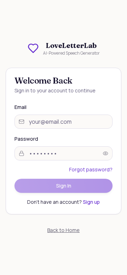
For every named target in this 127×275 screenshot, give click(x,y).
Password (26, 138)
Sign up (91, 201)
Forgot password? (91, 169)
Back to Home (63, 230)
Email (20, 107)
